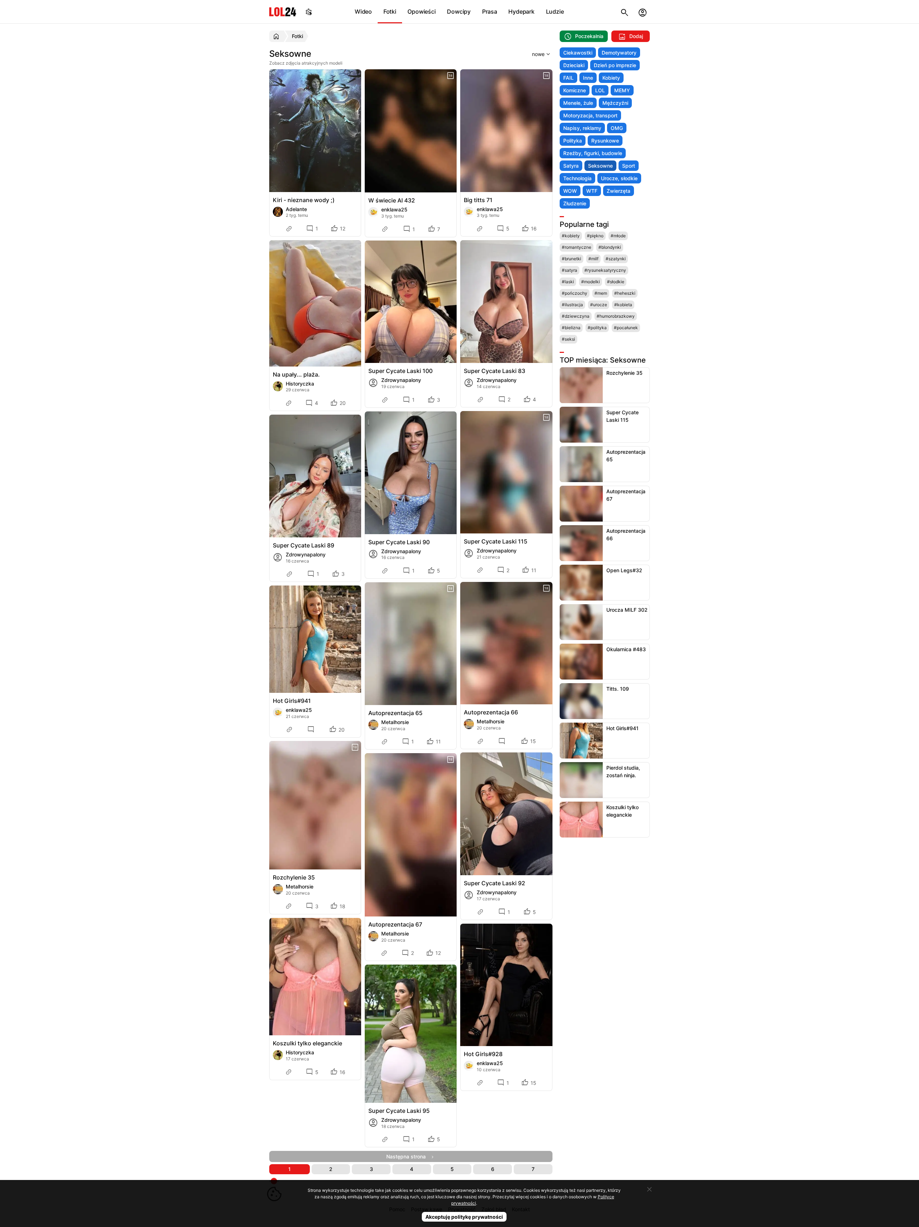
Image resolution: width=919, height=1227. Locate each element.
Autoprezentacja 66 (491, 712)
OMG (617, 128)
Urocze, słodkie (619, 178)
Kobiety (611, 78)
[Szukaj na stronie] (624, 11)
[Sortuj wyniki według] (532, 54)
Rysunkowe (605, 140)
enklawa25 (394, 209)
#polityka (597, 327)
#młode (618, 235)
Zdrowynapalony (401, 380)
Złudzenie (574, 203)
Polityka (572, 140)
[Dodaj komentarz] (312, 729)
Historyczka (300, 384)
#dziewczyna (575, 316)
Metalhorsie (395, 722)
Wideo (363, 11)
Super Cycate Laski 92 (494, 883)
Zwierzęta (618, 191)
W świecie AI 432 (391, 200)
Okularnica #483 (626, 649)
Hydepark (521, 11)
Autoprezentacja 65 (395, 713)
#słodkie (615, 281)
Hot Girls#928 (483, 1054)
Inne (588, 78)
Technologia (577, 178)
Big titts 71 (478, 200)
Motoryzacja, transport (590, 115)
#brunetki (571, 258)
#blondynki (609, 247)
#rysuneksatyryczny (605, 270)
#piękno (595, 235)
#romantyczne (576, 247)
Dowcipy (459, 11)
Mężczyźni (615, 103)
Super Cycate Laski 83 (494, 370)
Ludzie (555, 11)
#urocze (598, 304)
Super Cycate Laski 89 (303, 545)
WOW (570, 191)
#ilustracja (572, 304)
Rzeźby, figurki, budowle (592, 153)
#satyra (569, 270)
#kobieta (623, 304)
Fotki (389, 11)
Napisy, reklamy (582, 128)
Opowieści (421, 11)
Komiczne (574, 90)
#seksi (568, 339)
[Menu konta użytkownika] (642, 11)
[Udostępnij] (289, 228)
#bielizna (571, 327)
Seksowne (600, 166)
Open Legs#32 (624, 570)
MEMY (622, 90)
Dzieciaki (573, 65)
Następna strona (408, 1156)
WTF (591, 191)
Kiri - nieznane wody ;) (304, 200)
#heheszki (624, 293)
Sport (628, 166)
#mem (600, 293)
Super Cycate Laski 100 (400, 370)
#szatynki (616, 258)
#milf (593, 258)
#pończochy (574, 293)
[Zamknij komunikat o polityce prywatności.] (649, 1189)
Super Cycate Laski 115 (495, 541)
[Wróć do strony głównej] (277, 36)
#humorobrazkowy (616, 316)
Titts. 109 (617, 689)
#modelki (590, 281)
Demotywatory (619, 53)
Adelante (296, 209)
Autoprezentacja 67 (395, 924)
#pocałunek (626, 327)
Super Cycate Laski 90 (399, 542)
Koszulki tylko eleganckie (307, 1043)
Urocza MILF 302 (627, 610)
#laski (568, 281)
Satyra (571, 166)
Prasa (489, 11)
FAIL (568, 78)
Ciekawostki (577, 53)
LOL (600, 90)
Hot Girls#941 (292, 700)
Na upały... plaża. (296, 374)
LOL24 (282, 11)
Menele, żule (578, 103)
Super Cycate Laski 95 (399, 1110)
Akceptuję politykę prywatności (464, 1217)
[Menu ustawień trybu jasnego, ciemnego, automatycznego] (309, 11)
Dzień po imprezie (615, 65)
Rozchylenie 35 (294, 877)
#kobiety (571, 235)
